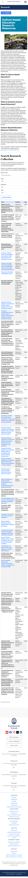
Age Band (3, 184)
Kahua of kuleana (14, 737)
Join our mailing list (14, 741)
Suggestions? (19, 874)
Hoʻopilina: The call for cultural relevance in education (7, 516)
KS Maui (14, 801)
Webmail (14, 853)
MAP (14, 767)
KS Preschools (14, 803)
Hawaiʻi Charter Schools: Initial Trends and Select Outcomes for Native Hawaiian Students (7, 540)
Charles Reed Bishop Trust (14, 845)
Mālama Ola (14, 805)
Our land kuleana (14, 821)
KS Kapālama (14, 799)
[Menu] (25, 2)
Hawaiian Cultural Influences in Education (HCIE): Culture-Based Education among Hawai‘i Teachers (7, 431)
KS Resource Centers (14, 816)
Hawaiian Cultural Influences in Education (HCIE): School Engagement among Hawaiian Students (7, 305)
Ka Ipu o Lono (14, 851)
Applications (14, 813)
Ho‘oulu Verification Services (14, 814)
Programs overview (14, 811)
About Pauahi (14, 830)
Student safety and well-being (14, 806)
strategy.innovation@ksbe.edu (10, 149)
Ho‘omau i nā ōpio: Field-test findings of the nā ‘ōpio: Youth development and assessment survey (7, 256)
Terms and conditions (10, 874)
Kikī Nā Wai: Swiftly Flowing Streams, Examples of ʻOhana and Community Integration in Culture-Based (8, 419)
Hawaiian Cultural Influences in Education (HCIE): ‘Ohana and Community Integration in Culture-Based (7, 462)
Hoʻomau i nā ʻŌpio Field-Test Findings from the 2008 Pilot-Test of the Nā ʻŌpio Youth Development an (7, 266)
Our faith (14, 837)
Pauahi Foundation (14, 843)
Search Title (4, 172)
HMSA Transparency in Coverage (14, 855)
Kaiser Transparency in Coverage (14, 856)
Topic (2, 178)
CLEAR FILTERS (6, 197)
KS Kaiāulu (14, 823)
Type (2, 190)
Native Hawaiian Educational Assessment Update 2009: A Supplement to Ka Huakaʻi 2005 (7, 563)
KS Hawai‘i (14, 797)
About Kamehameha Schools (14, 832)
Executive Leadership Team (14, 835)
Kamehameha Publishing (14, 842)
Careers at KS (14, 745)
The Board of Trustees (14, 834)
